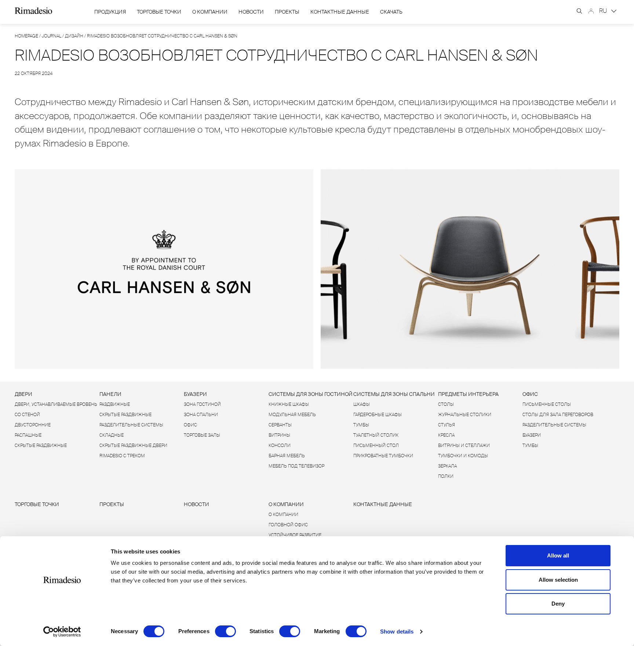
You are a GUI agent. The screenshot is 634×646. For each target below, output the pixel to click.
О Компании (209, 11)
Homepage (26, 36)
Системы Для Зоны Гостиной (311, 394)
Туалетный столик (375, 435)
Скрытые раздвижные (41, 445)
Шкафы (361, 404)
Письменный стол (376, 445)
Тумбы (361, 425)
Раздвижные (114, 404)
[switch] (225, 631)
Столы (446, 404)
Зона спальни (201, 415)
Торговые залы (202, 435)
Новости (251, 11)
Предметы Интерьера (468, 394)
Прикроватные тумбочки (383, 456)
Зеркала (447, 466)
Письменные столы (546, 404)
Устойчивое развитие (295, 535)
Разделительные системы (131, 425)
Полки (445, 476)
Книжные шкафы (289, 404)
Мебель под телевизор (296, 466)
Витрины (279, 435)
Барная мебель (287, 456)
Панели (110, 394)
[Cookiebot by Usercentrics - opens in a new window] (62, 631)
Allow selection (558, 580)
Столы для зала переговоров (557, 415)
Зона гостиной (202, 404)
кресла (446, 435)
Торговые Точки (159, 11)
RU (603, 11)
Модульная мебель (292, 415)
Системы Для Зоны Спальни (394, 394)
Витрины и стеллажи (464, 445)
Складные (111, 435)
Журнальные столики (464, 415)
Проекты (287, 11)
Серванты (280, 425)
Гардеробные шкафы (377, 415)
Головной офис (288, 525)
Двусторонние (33, 425)
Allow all (558, 555)
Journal (51, 36)
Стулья (446, 425)
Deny (558, 603)
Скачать (391, 11)
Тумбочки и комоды (463, 456)
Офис (190, 425)
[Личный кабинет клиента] (591, 11)
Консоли (280, 445)
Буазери (195, 394)
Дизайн (74, 36)
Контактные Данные (339, 11)
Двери (23, 394)
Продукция (110, 11)
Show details (396, 631)
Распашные (28, 435)
